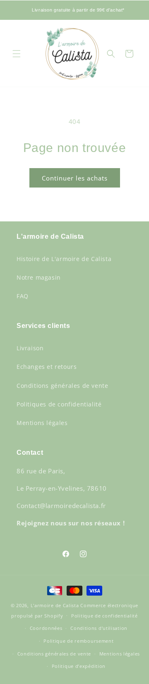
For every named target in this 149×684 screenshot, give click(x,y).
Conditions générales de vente (62, 386)
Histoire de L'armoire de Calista (64, 259)
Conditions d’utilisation (98, 628)
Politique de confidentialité (104, 616)
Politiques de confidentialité (59, 404)
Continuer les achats (75, 178)
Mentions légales (42, 423)
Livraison (30, 348)
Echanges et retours (47, 366)
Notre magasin (39, 277)
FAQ (23, 296)
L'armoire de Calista (56, 605)
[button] (16, 54)
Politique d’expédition (79, 666)
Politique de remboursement (78, 641)
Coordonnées (46, 628)
